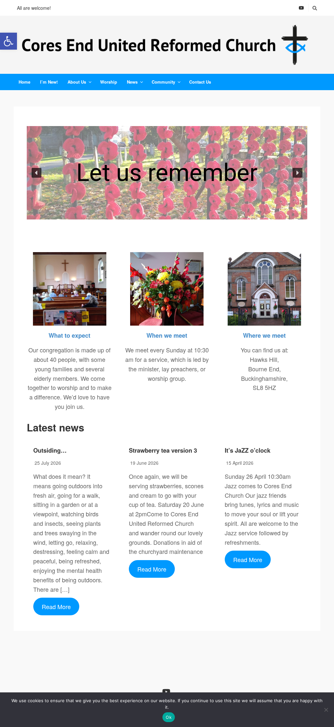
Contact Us (200, 82)
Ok (169, 717)
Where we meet (264, 335)
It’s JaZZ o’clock (247, 450)
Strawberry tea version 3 (163, 450)
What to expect (69, 335)
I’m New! (49, 82)
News (132, 82)
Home (24, 82)
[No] (326, 709)
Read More (56, 606)
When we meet (166, 335)
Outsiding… (50, 450)
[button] (8, 41)
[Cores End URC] (167, 44)
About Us (77, 82)
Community (163, 82)
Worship (108, 82)
